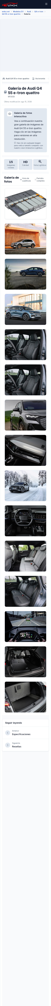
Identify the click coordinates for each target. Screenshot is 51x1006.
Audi (29, 11)
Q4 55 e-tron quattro (11, 14)
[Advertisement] (25, 45)
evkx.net (6, 11)
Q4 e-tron (38, 11)
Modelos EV (18, 11)
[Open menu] (46, 4)
